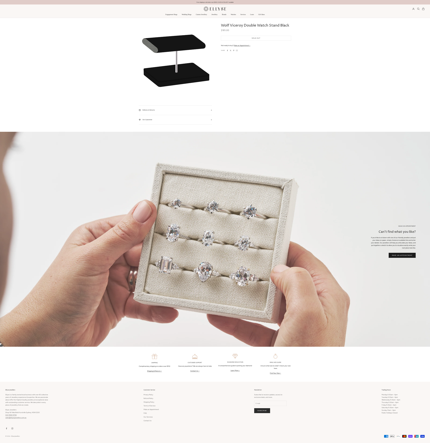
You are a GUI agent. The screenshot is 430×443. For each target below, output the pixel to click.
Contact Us (148, 421)
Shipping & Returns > (154, 371)
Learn (252, 14)
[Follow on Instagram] (12, 428)
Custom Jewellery (201, 14)
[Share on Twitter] (230, 50)
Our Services (148, 417)
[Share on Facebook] (227, 50)
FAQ (145, 413)
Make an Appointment (402, 255)
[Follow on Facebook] (6, 428)
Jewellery (214, 14)
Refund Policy (148, 398)
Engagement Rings (171, 14)
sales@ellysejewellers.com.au (15, 418)
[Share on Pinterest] (234, 50)
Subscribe (262, 410)
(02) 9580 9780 (11, 415)
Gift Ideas (261, 14)
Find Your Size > (275, 373)
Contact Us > (195, 371)
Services (243, 14)
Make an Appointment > (242, 45)
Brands (224, 14)
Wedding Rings (186, 14)
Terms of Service (149, 406)
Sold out (256, 38)
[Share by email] (237, 50)
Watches (233, 14)
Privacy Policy (148, 395)
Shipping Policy (149, 402)
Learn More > (235, 370)
